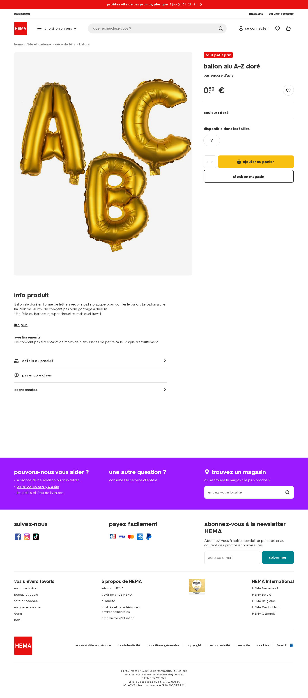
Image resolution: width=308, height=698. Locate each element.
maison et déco (25, 588)
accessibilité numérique (93, 645)
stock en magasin (248, 176)
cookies (263, 645)
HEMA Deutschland (266, 607)
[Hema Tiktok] (36, 536)
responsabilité (219, 645)
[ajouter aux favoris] (288, 90)
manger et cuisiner (27, 607)
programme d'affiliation (117, 618)
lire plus (21, 325)
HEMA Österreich (264, 614)
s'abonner (278, 557)
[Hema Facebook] (18, 536)
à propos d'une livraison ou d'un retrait (48, 480)
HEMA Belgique (263, 601)
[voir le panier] (288, 28)
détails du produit (37, 361)
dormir (19, 614)
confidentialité (129, 645)
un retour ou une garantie (38, 486)
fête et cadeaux (38, 44)
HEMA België (261, 595)
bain (17, 620)
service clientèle (143, 480)
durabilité (108, 601)
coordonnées (25, 390)
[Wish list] (277, 28)
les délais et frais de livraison (40, 493)
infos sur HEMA (112, 588)
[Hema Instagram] (27, 536)
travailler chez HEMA (116, 595)
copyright (193, 645)
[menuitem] (22, 14)
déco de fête (65, 44)
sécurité (243, 645)
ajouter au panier (258, 162)
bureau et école (26, 595)
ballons (84, 44)
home (18, 44)
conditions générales (163, 645)
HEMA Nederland (265, 588)
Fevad (281, 645)
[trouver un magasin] (287, 492)
